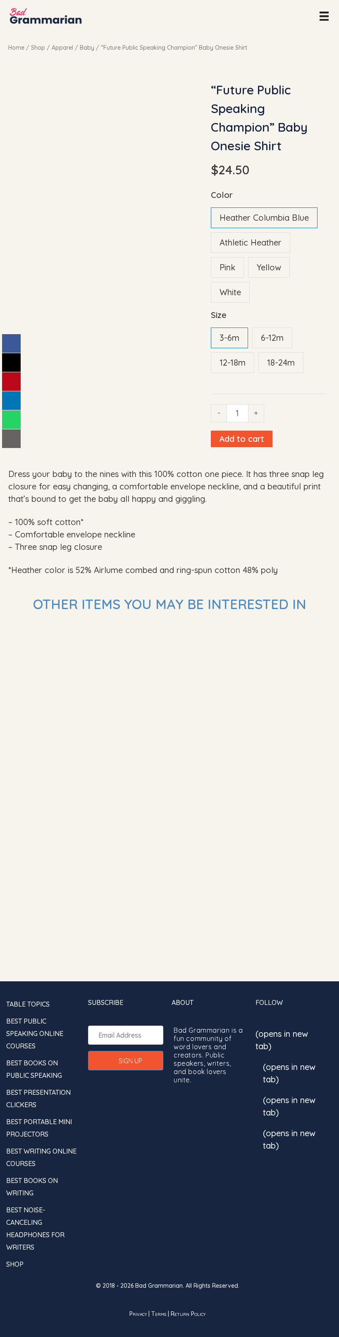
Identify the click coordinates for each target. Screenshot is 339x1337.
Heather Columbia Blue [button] (264, 217)
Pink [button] (227, 267)
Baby (87, 47)
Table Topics (28, 1004)
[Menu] (324, 15)
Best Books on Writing (32, 1186)
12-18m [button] (233, 362)
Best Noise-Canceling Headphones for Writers (35, 1228)
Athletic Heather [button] (251, 242)
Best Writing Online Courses (41, 1157)
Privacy (138, 1314)
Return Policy (188, 1314)
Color (222, 195)
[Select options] (157, 635)
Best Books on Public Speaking (34, 1069)
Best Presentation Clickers (38, 1098)
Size (219, 315)
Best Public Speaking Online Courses (34, 1033)
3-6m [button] (229, 337)
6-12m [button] (272, 337)
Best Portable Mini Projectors (39, 1128)
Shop (38, 47)
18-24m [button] (281, 362)
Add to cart (241, 439)
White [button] (230, 292)
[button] (126, 1060)
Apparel (62, 47)
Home (16, 47)
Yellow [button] (269, 267)
